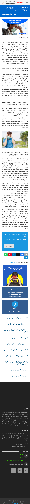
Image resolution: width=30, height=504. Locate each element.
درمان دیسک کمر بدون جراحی (20, 376)
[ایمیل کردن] (26, 254)
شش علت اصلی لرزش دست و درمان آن (17, 318)
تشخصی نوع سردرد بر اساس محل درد (18, 324)
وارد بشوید (12, 262)
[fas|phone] (15, 304)
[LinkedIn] (20, 470)
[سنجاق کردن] (10, 254)
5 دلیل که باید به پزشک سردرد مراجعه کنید (17, 356)
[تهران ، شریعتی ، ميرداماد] (25, 464)
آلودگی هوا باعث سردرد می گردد (19, 338)
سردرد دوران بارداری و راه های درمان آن (17, 344)
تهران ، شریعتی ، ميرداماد (16, 464)
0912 (21, 455)
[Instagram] (26, 470)
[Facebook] (13, 470)
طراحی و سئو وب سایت (12, 503)
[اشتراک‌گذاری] (22, 254)
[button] (27, 2)
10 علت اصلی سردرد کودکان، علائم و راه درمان (16, 350)
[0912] (25, 456)
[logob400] (8, 2)
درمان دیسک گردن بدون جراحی (19, 370)
